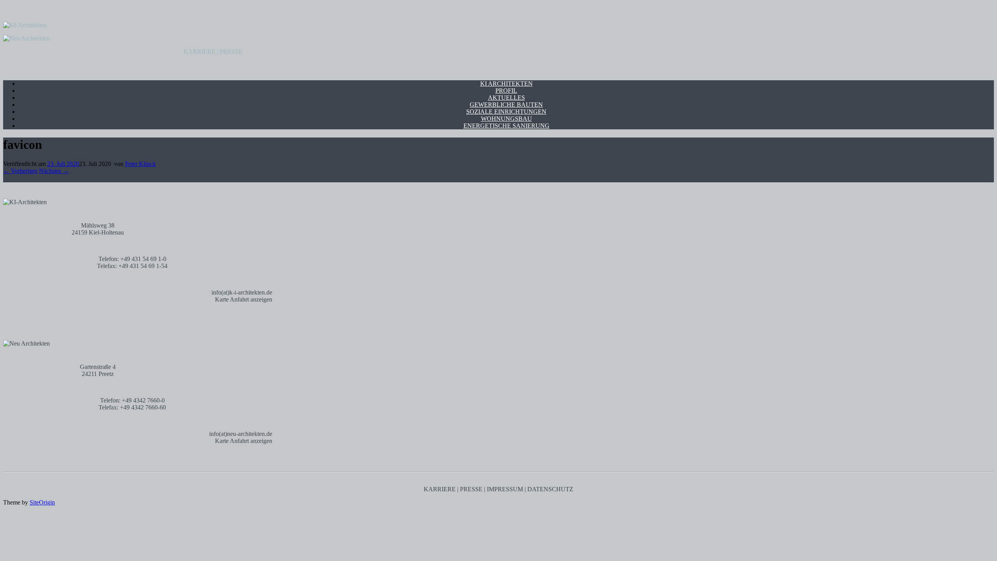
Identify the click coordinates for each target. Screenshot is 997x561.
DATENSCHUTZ (550, 489)
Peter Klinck (140, 164)
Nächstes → (54, 171)
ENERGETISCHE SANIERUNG (506, 125)
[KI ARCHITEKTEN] (25, 25)
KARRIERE (199, 51)
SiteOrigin (42, 502)
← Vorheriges (20, 171)
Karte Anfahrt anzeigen (243, 299)
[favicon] (6, 178)
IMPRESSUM (505, 489)
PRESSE (231, 51)
